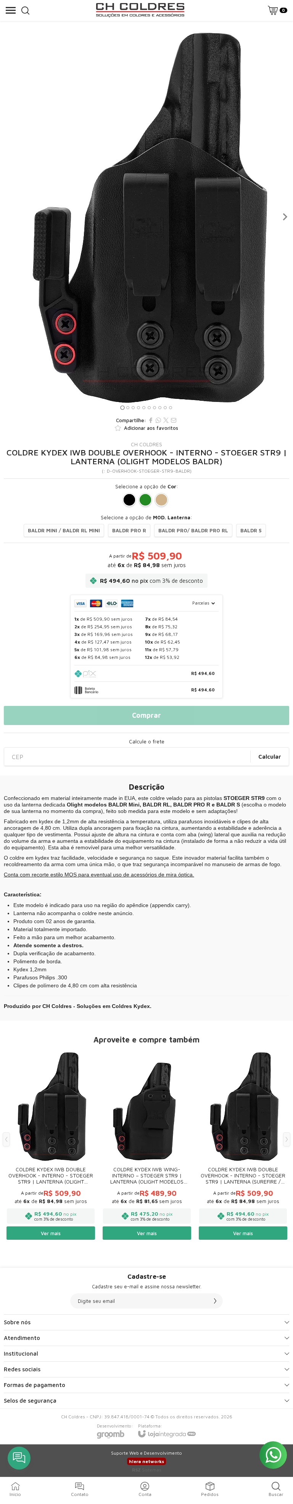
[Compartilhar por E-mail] (173, 420)
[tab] (122, 407)
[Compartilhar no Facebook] (150, 420)
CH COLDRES (146, 444)
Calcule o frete (146, 741)
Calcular (269, 756)
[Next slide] (284, 216)
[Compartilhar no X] (166, 420)
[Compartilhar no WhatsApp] (158, 420)
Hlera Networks (146, 1461)
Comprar (146, 715)
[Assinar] (215, 1301)
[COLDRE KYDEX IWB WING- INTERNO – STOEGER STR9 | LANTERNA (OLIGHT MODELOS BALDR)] (146, 1145)
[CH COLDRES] (140, 10)
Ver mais (51, 1233)
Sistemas (146, 1470)
